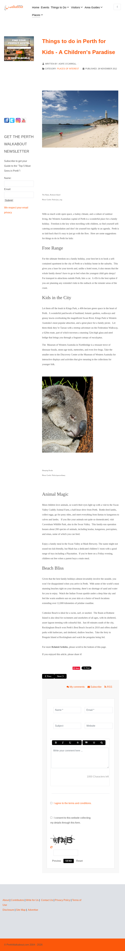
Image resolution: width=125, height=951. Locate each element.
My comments (77, 687)
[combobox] (117, 7)
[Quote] (86, 742)
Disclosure (8, 910)
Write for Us (32, 900)
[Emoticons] (94, 742)
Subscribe (96, 687)
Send (68, 861)
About (6, 900)
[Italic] (62, 742)
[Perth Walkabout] (14, 7)
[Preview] (101, 742)
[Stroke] (78, 742)
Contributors (17, 900)
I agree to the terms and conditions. (72, 803)
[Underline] (70, 742)
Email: (7, 189)
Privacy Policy (62, 900)
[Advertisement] (23, 89)
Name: (7, 178)
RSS (109, 687)
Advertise (33, 910)
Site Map (21, 910)
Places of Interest (68, 69)
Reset (79, 861)
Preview (56, 861)
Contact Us (47, 900)
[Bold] (55, 742)
